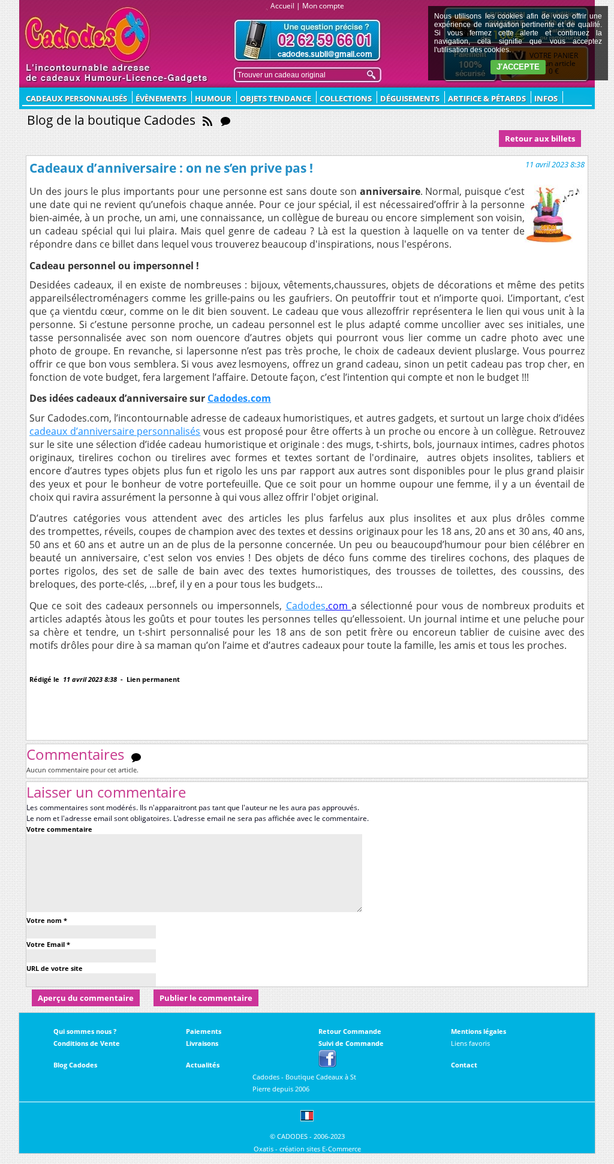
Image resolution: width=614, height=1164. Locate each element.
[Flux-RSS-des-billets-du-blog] (207, 119)
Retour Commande (349, 1031)
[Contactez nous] (307, 40)
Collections (346, 98)
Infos (546, 98)
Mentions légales (478, 1031)
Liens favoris (470, 1043)
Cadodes (306, 605)
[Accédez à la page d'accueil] (88, 35)
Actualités (202, 1064)
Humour (213, 98)
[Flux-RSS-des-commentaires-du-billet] (136, 756)
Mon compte (323, 6)
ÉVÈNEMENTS (161, 98)
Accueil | (285, 6)
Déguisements (410, 98)
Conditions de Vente (86, 1043)
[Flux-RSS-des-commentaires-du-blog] (225, 119)
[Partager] (66, 698)
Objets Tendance (275, 98)
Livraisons (202, 1043)
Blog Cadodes (75, 1064)
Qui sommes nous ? (84, 1031)
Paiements (203, 1031)
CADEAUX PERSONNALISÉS (76, 98)
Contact (464, 1064)
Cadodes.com (239, 398)
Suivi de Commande (351, 1043)
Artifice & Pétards (487, 98)
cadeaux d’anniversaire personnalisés (114, 431)
